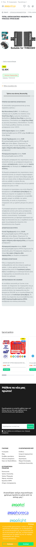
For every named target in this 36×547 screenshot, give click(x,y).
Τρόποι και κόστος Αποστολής (17, 93)
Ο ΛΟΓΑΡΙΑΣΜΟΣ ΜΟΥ (26, 448)
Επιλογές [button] (10, 544)
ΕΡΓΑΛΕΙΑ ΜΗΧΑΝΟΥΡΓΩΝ (18, 12)
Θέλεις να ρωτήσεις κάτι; (10, 86)
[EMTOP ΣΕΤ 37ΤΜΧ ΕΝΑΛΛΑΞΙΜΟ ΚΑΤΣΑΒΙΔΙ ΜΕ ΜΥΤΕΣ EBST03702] (14, 349)
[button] (6, 369)
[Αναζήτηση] (29, 6)
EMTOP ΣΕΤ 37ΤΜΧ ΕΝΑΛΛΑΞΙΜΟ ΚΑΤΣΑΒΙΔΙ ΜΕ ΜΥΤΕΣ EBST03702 (14, 363)
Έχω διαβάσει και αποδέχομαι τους (16, 431)
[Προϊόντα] (3, 6)
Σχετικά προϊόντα (7, 332)
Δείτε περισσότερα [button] (9, 61)
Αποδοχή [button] (26, 544)
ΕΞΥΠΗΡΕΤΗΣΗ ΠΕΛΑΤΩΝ (7, 467)
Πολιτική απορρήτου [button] (9, 538)
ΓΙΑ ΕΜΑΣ (5, 448)
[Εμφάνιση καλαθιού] (33, 6)
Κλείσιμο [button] (31, 524)
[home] (5, 12)
